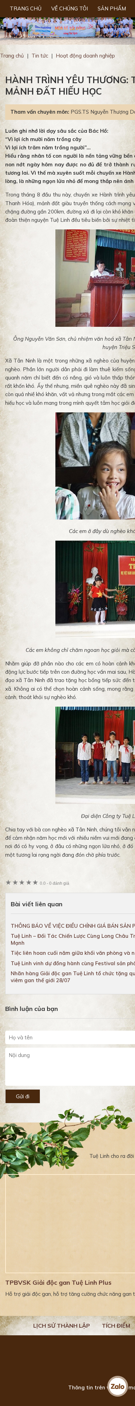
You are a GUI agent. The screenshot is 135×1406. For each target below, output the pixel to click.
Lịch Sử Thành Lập (61, 1325)
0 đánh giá (54, 883)
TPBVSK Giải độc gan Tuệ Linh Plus (58, 1282)
